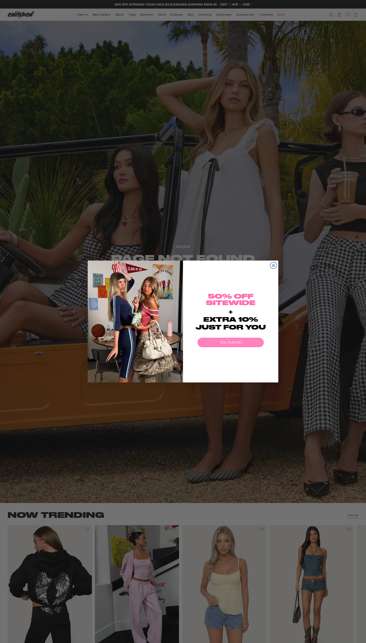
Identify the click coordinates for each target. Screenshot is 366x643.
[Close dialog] (273, 265)
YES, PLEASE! (230, 342)
